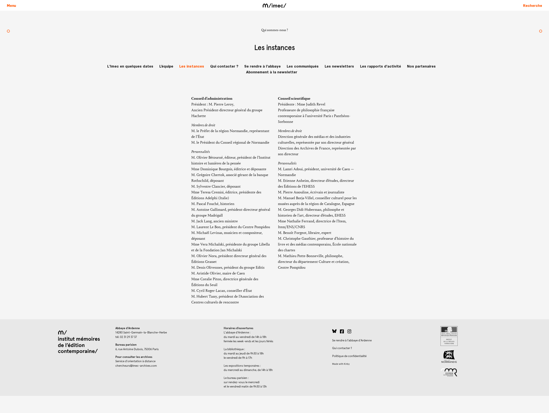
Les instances (191, 65)
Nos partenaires (421, 65)
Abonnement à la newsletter (271, 71)
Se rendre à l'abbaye (262, 65)
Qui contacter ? (224, 65)
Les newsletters (339, 65)
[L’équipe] (8, 31)
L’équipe (166, 65)
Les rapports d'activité (380, 65)
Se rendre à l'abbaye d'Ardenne (352, 340)
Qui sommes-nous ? (274, 30)
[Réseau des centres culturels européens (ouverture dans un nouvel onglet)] (491, 372)
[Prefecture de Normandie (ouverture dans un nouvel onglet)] (491, 336)
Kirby (347, 364)
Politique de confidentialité (349, 356)
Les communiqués (303, 65)
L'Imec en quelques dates (130, 65)
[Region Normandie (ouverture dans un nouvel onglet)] (491, 356)
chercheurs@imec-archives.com (136, 365)
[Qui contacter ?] (540, 31)
